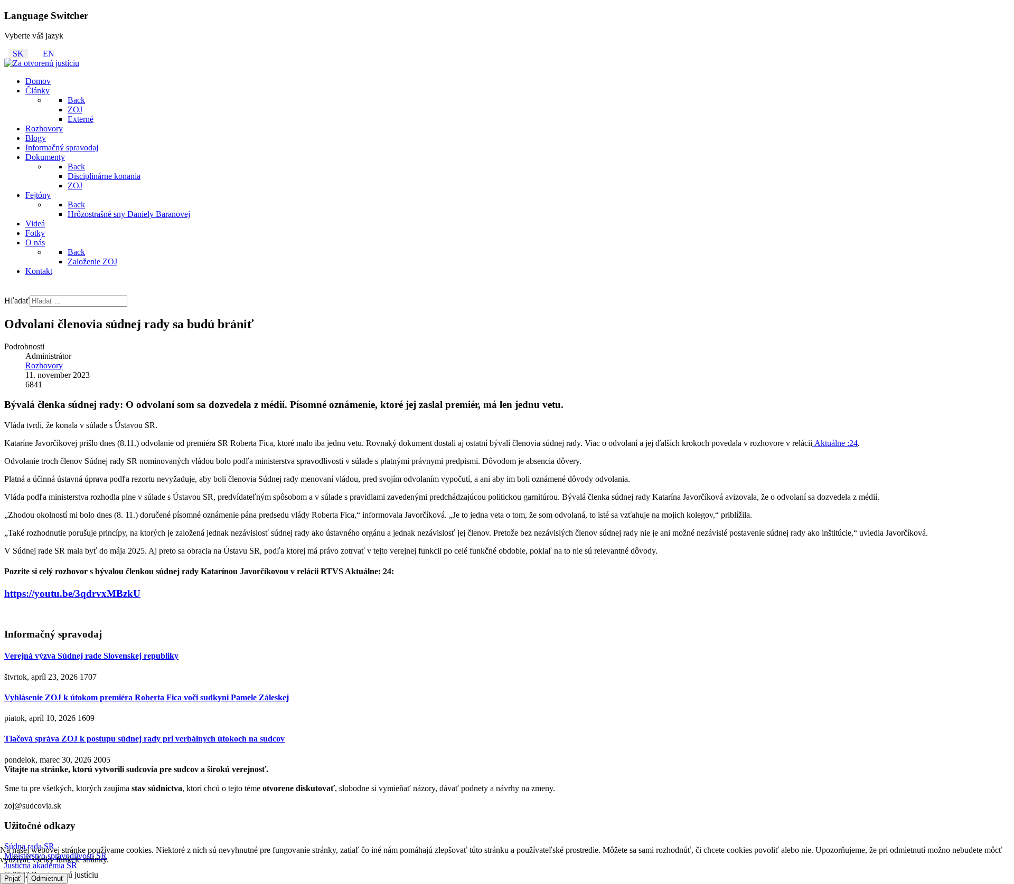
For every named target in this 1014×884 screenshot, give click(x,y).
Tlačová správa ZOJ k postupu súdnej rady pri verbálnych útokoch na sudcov (144, 738)
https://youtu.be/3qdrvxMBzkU (72, 593)
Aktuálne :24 (835, 443)
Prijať (12, 878)
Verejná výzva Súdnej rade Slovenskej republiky (91, 655)
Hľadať (17, 300)
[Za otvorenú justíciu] (41, 63)
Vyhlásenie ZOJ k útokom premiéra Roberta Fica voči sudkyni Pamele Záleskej (146, 697)
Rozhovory (44, 365)
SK (18, 53)
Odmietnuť (47, 878)
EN (48, 53)
